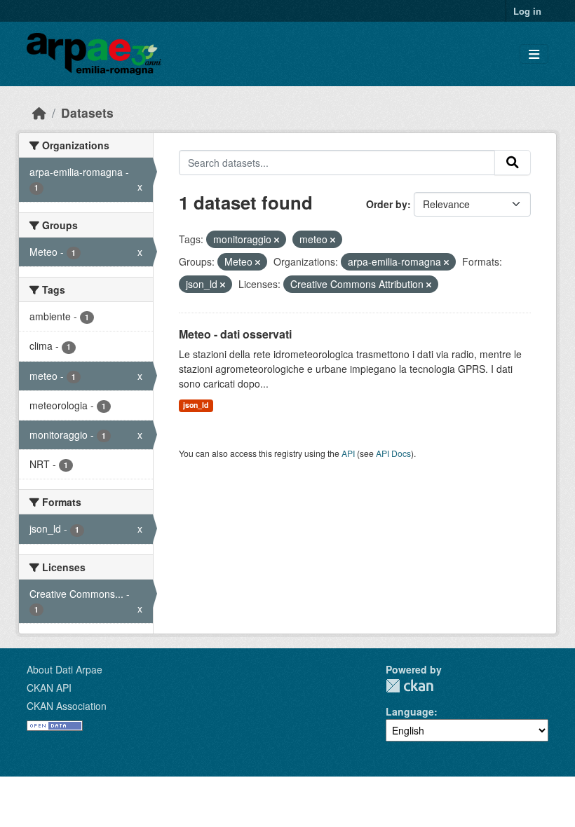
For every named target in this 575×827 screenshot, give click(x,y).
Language (410, 711)
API (348, 453)
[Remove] (276, 239)
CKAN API (49, 688)
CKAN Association (67, 706)
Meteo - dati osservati (235, 334)
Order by (386, 204)
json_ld (195, 404)
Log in (527, 11)
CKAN (409, 685)
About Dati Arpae (64, 669)
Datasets (87, 112)
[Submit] (512, 162)
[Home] (39, 112)
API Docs (393, 453)
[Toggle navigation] (534, 54)
